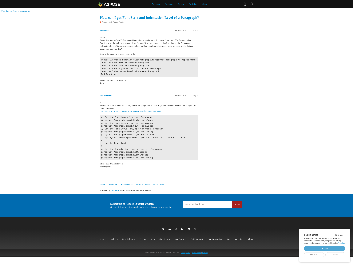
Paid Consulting (215, 239)
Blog (229, 239)
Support (181, 4)
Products (156, 4)
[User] (244, 4)
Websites (193, 4)
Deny (335, 255)
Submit (236, 204)
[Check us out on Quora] (183, 229)
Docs (152, 239)
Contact (205, 253)
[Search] (251, 4)
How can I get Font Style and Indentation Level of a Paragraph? (149, 18)
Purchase (169, 4)
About (204, 4)
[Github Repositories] (189, 229)
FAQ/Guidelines (126, 184)
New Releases (128, 239)
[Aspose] (109, 4)
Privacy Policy (159, 184)
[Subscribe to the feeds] (195, 229)
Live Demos (164, 239)
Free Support (180, 239)
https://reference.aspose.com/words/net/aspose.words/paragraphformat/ (130, 111)
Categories (112, 184)
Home (102, 184)
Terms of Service (143, 184)
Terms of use (196, 253)
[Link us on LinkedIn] (170, 229)
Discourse (115, 190)
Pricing (143, 239)
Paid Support (197, 239)
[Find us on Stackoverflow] (176, 229)
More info (341, 243)
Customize (314, 255)
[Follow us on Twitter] (164, 229)
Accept (325, 248)
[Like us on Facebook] (157, 229)
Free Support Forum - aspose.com (15, 11)
